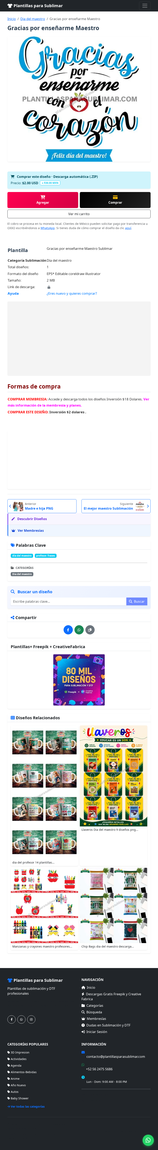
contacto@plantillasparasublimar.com (115, 1056)
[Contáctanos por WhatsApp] (21, 1019)
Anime (15, 1079)
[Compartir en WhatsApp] (79, 629)
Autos (15, 1092)
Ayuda (13, 293)
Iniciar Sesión (96, 1032)
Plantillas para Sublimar (38, 5)
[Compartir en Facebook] (68, 629)
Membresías (96, 1018)
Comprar (115, 202)
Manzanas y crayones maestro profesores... (42, 946)
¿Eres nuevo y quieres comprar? (72, 293)
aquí (128, 228)
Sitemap (145, 1131)
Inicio (11, 19)
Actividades (19, 1059)
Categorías (94, 1005)
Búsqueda (94, 1012)
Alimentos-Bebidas (24, 1072)
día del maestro (21, 555)
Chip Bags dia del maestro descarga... (107, 946)
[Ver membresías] (79, 680)
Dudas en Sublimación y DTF (108, 1025)
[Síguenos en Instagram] (31, 1019)
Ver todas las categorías (28, 1106)
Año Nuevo (18, 1085)
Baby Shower (20, 1098)
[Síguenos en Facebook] (11, 1019)
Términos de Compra (95, 1095)
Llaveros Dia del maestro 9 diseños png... (109, 830)
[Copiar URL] (90, 629)
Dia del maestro (32, 19)
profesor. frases (45, 555)
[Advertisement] (79, 338)
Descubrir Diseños (31, 519)
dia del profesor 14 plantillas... (33, 862)
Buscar (139, 601)
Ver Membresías (30, 530)
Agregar (42, 202)
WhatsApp (48, 228)
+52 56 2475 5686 (99, 1069)
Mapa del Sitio (91, 1100)
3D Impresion (20, 1052)
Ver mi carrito (79, 214)
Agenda (16, 1065)
